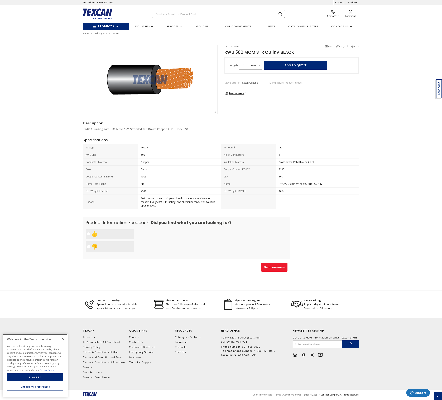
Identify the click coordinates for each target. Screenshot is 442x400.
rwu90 (115, 33)
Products (352, 2)
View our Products (177, 300)
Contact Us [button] (340, 26)
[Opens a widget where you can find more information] (418, 393)
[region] (35, 365)
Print (356, 46)
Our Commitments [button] (238, 26)
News (271, 26)
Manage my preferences (35, 386)
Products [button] (106, 26)
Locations (135, 357)
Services (180, 352)
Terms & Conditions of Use (100, 352)
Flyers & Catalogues (247, 300)
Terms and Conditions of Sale (102, 357)
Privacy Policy (91, 347)
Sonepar (88, 367)
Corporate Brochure (142, 347)
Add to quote (296, 65)
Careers (339, 2)
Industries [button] (142, 26)
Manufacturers (92, 372)
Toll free (91, 2)
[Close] (63, 339)
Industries (181, 342)
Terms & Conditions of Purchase (104, 362)
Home (86, 33)
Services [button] (173, 26)
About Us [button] (201, 26)
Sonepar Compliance (96, 377)
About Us (89, 337)
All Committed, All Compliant (101, 342)
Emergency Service (141, 352)
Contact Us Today (108, 300)
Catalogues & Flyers (303, 26)
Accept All (35, 377)
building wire (100, 33)
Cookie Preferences (262, 395)
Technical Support (141, 362)
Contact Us (136, 342)
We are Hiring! (312, 300)
